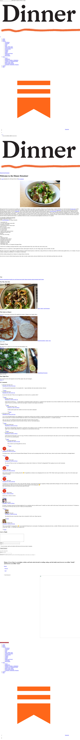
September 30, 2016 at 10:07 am (11, 399)
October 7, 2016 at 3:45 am (7, 493)
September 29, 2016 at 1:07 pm (11, 425)
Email (1, 543)
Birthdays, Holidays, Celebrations (11, 665)
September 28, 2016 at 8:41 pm (8, 392)
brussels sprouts (3, 279)
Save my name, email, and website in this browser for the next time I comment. (16, 546)
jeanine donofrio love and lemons (12, 279)
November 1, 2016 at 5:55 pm (11, 514)
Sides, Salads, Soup (42, 308)
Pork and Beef (8, 654)
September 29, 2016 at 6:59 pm (11, 460)
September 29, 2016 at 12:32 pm (8, 451)
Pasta (6, 651)
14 (3, 347)
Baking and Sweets (9, 659)
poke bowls (58, 210)
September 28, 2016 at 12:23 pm (8, 385)
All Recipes (7, 660)
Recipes (4, 646)
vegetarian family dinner (39, 279)
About (3, 644)
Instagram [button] (6, 568)
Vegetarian (7, 172)
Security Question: (4, 550)
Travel (6, 663)
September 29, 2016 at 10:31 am (8, 414)
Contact (4, 671)
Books (3, 645)
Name (1, 542)
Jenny (2, 178)
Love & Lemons (53, 211)
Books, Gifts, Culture (9, 668)
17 (3, 379)
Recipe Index (7, 661)
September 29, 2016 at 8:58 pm (8, 470)
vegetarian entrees (30, 279)
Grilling (6, 657)
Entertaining (7, 664)
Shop (3, 672)
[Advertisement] (40, 266)
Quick (4, 172)
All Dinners (7, 648)
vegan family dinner (23, 279)
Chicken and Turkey (9, 653)
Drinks (6, 658)
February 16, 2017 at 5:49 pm (13, 407)
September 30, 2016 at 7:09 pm (11, 433)
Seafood (6, 655)
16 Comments (21, 178)
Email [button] (5, 570)
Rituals (41, 372)
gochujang (17, 211)
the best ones (73, 208)
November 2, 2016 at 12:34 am (8, 523)
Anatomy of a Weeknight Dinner (11, 667)
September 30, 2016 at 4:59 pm (8, 481)
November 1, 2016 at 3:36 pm (8, 503)
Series (3, 662)
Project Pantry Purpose (9, 669)
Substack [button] (5, 566)
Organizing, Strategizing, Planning (12, 670)
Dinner (1, 172)
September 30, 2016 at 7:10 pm (14, 441)
